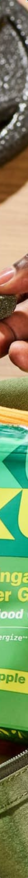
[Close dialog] (26, 1)
